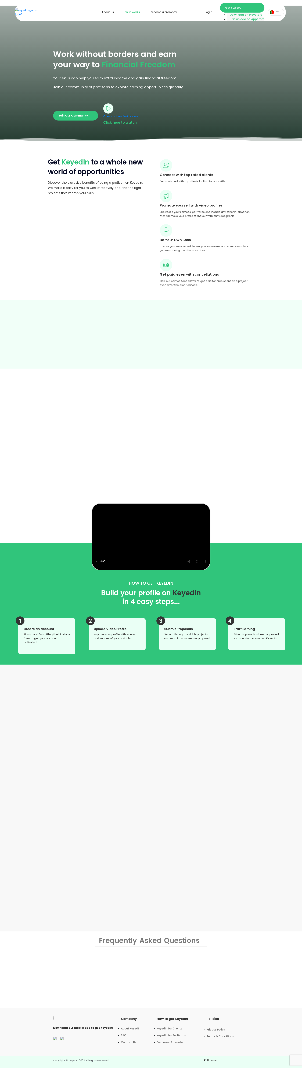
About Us (108, 12)
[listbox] (276, 12)
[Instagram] (235, 1062)
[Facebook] (225, 1062)
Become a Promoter (163, 12)
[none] (276, 12)
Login (208, 12)
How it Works (131, 12)
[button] (75, 116)
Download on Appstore (248, 19)
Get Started (233, 7)
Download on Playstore (246, 15)
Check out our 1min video (120, 116)
